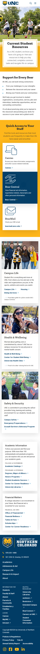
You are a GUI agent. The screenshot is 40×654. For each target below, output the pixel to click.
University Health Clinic (13, 361)
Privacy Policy (8, 640)
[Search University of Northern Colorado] (30, 3)
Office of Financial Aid (14, 513)
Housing (24, 289)
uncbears (26, 598)
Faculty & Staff (9, 594)
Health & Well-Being (12, 354)
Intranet (6, 623)
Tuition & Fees (11, 520)
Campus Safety (10, 420)
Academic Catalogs (13, 466)
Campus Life (9, 289)
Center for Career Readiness (17, 484)
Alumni (5, 597)
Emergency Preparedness (14, 423)
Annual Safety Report (11, 644)
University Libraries (13, 487)
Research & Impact (11, 574)
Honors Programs (12, 477)
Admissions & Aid (10, 566)
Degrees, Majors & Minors (15, 473)
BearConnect (28, 611)
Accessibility (28, 644)
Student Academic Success (16, 480)
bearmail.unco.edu (12, 226)
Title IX (20, 640)
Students (6, 590)
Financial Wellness (12, 516)
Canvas (8, 168)
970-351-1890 (11, 553)
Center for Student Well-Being (16, 357)
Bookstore (27, 601)
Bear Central (10, 200)
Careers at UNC (29, 614)
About (5, 578)
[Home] (10, 3)
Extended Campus (30, 605)
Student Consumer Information (27, 620)
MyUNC (5, 619)
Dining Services (10, 293)
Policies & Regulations (12, 637)
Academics (7, 562)
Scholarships (10, 523)
